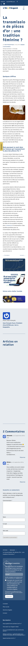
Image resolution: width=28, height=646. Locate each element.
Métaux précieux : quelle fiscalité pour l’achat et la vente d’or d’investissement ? (14, 634)
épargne (22, 44)
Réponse (22, 457)
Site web (5, 530)
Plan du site (6, 606)
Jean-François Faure (9, 44)
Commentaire (7, 500)
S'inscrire (9, 596)
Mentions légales (7, 610)
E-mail (5, 524)
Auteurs (3, 1)
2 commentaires (6, 46)
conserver (9, 225)
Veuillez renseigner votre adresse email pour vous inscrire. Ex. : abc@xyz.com (13, 578)
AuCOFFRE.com (10, 1)
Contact (5, 613)
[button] (1, 146)
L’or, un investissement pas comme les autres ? (13, 630)
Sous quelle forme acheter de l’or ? (12, 623)
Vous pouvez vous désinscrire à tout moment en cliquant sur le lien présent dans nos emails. (13, 592)
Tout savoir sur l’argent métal (10, 626)
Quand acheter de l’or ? (9, 638)
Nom (4, 517)
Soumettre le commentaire (10, 537)
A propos (5, 603)
